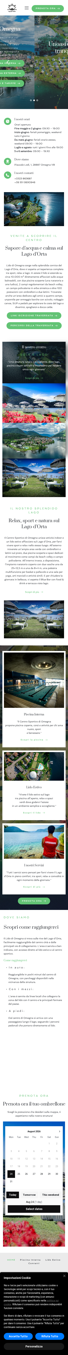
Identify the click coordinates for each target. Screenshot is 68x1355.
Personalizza (34, 1346)
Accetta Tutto (18, 1336)
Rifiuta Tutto (49, 1336)
